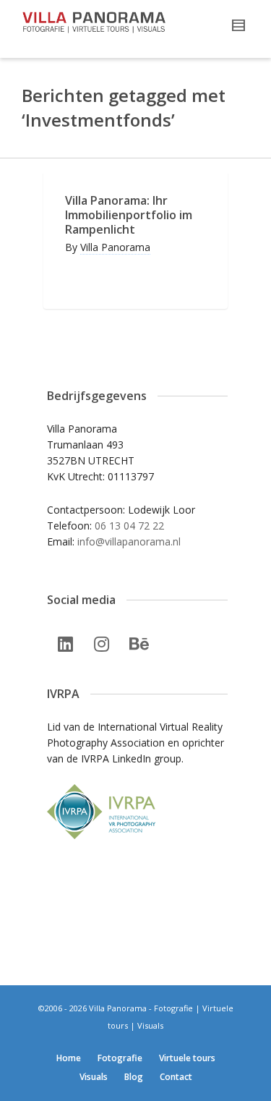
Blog (133, 1077)
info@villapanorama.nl (129, 541)
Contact (176, 1077)
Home (68, 1058)
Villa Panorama (115, 247)
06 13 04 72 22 (129, 525)
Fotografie (120, 1058)
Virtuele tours (187, 1058)
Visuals (93, 1077)
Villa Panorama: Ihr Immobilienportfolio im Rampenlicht (128, 214)
